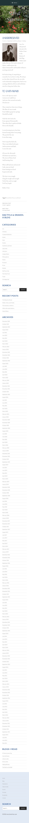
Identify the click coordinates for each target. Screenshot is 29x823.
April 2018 (4, 509)
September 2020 (6, 428)
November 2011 (6, 726)
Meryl (19, 41)
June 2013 (4, 672)
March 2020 (5, 445)
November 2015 (6, 591)
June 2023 (4, 335)
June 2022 (4, 369)
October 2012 (5, 695)
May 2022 (4, 372)
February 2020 (5, 448)
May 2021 (4, 405)
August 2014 (5, 633)
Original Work (5, 254)
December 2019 (6, 453)
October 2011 (5, 729)
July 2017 (4, 535)
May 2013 (4, 675)
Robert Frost (11, 198)
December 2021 (6, 386)
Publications (5, 784)
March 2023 (5, 343)
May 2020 (4, 439)
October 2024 (5, 324)
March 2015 (5, 613)
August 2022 (5, 363)
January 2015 (5, 619)
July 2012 (4, 703)
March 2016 (5, 580)
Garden (4, 243)
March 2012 (5, 715)
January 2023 (5, 349)
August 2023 (5, 329)
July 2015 (4, 602)
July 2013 (4, 670)
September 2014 (6, 630)
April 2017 (4, 543)
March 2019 (5, 478)
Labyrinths (4, 248)
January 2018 (5, 518)
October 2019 (5, 459)
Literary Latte (5, 759)
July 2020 (4, 433)
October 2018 (5, 492)
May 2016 (4, 574)
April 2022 (4, 374)
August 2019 (5, 464)
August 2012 (5, 701)
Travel (3, 276)
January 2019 (5, 484)
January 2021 (5, 417)
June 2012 (4, 706)
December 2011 (6, 723)
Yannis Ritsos (5, 311)
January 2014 (5, 653)
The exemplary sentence (7, 305)
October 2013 (5, 661)
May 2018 (4, 507)
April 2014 (4, 644)
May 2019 (4, 473)
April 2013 (4, 678)
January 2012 (5, 720)
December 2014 (6, 622)
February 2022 (5, 380)
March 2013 (5, 681)
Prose (3, 265)
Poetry (24, 41)
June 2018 (4, 504)
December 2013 (6, 656)
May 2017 (4, 540)
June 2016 (4, 571)
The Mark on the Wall (7, 767)
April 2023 (4, 341)
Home (3, 778)
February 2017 (5, 549)
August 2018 (5, 498)
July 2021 (4, 400)
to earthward (18, 198)
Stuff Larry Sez (5, 271)
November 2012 (6, 692)
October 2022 (5, 358)
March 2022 (5, 377)
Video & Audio (5, 787)
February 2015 (5, 616)
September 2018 (6, 495)
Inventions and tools (7, 245)
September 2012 (6, 698)
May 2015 (4, 608)
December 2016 (6, 554)
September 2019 (6, 462)
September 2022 (6, 360)
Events (3, 237)
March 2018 (5, 512)
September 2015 (6, 597)
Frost (7, 198)
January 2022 (5, 383)
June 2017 (4, 537)
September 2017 (6, 529)
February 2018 (5, 515)
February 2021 (5, 414)
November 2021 (6, 388)
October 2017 (5, 526)
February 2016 (5, 582)
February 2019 (5, 481)
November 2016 (6, 557)
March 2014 (5, 647)
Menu (15, 2)
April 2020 (4, 442)
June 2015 (4, 605)
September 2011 (6, 732)
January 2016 (5, 585)
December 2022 (6, 352)
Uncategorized (5, 279)
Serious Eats (5, 761)
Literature (4, 251)
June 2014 (4, 639)
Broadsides (4, 795)
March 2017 (5, 546)
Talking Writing (5, 764)
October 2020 (5, 425)
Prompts (4, 792)
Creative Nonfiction (7, 234)
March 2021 (5, 411)
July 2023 (4, 332)
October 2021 (5, 391)
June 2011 (4, 740)
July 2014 (4, 636)
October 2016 (5, 560)
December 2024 (6, 321)
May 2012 (4, 709)
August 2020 (5, 431)
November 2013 (6, 658)
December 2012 (6, 689)
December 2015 (6, 588)
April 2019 (4, 476)
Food (3, 240)
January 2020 (5, 450)
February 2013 (5, 684)
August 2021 (5, 397)
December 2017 (6, 521)
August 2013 (5, 667)
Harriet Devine (5, 756)
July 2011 (4, 737)
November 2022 (6, 355)
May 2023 (4, 338)
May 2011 (4, 743)
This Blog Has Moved (7, 300)
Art (3, 228)
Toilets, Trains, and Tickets (8, 302)
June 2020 (4, 436)
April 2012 (4, 712)
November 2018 (6, 490)
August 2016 (5, 566)
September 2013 (6, 664)
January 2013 (5, 687)
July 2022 (4, 366)
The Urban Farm (6, 273)
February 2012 (5, 717)
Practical (4, 262)
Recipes (4, 268)
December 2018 (6, 487)
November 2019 (6, 456)
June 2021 (4, 403)
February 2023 (5, 346)
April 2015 (4, 611)
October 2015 (5, 594)
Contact (4, 798)
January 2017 (5, 552)
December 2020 (6, 419)
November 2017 (6, 523)
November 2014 (6, 625)
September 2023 (6, 327)
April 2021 (4, 408)
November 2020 (6, 422)
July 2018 (4, 501)
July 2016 (4, 568)
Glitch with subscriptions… (8, 308)
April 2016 (4, 577)
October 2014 (5, 628)
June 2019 (4, 470)
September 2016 (6, 563)
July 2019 (4, 467)
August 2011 (5, 734)
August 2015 (5, 599)
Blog (3, 781)
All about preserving (7, 753)
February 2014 (5, 650)
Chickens (4, 231)
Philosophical (5, 257)
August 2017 (5, 532)
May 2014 (4, 642)
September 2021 (6, 394)
